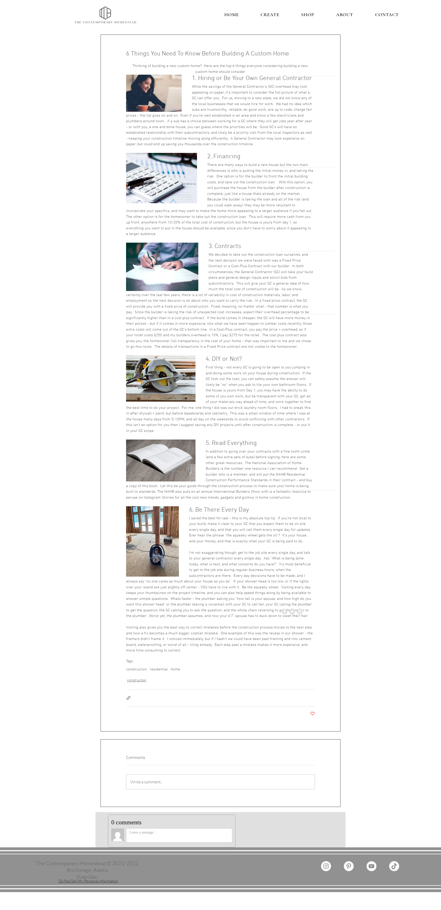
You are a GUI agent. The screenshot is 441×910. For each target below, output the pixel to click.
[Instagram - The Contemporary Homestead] (326, 866)
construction (136, 669)
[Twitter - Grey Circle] (292, 611)
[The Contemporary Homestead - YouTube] (371, 866)
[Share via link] (128, 697)
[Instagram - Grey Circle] (300, 611)
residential (159, 669)
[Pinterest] (349, 866)
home (175, 669)
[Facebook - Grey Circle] (284, 611)
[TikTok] (394, 866)
